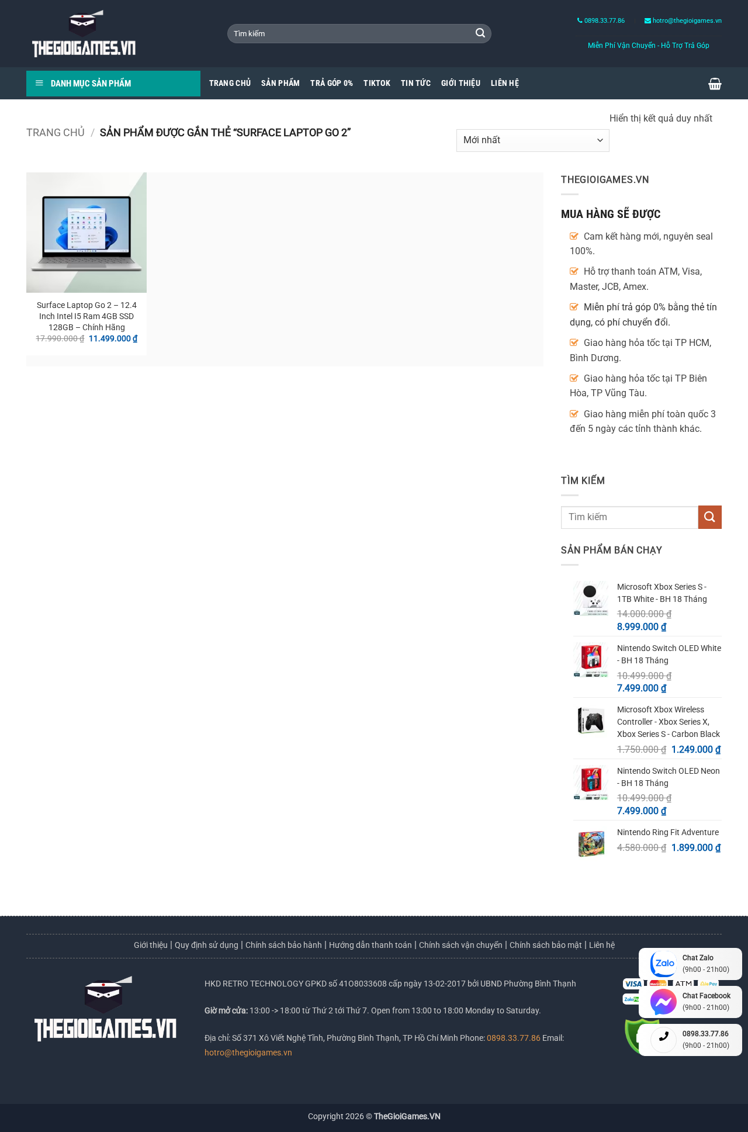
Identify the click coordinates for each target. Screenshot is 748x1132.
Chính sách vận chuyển (461, 945)
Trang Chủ (230, 83)
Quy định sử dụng (206, 945)
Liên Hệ (505, 83)
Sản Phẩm (280, 83)
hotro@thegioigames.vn (248, 1053)
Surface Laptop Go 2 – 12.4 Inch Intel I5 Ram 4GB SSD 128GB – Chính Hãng (87, 316)
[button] (715, 83)
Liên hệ (602, 945)
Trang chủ (55, 132)
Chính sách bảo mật (546, 945)
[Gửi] (480, 34)
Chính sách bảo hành (283, 945)
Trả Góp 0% (331, 83)
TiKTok (376, 83)
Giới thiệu (151, 945)
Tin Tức (416, 83)
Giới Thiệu (460, 83)
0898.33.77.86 (604, 21)
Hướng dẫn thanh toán (370, 945)
